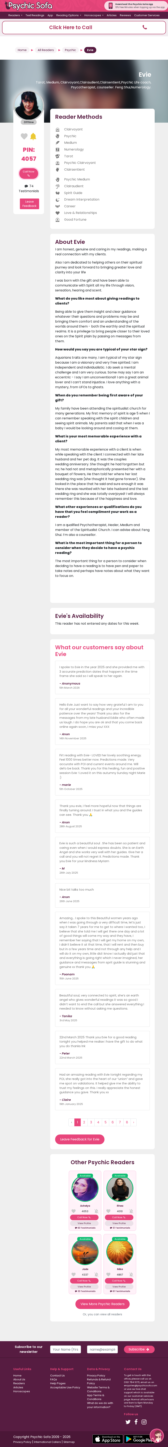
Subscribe (137, 1349)
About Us (19, 1379)
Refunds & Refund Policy (99, 1381)
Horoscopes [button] (93, 15)
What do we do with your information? (100, 1405)
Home (22, 50)
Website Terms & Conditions (98, 1389)
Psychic (70, 50)
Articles (112, 15)
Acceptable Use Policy (65, 1387)
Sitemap (69, 1442)
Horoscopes (21, 1391)
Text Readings (35, 15)
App (50, 15)
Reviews (125, 15)
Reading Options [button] (67, 15)
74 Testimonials (29, 188)
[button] (84, 27)
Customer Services (147, 15)
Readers (19, 1383)
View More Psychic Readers (103, 1304)
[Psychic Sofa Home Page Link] (30, 6)
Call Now (28, 171)
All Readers (46, 50)
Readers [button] (14, 15)
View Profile (84, 1223)
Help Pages (58, 1383)
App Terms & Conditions (95, 1397)
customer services (142, 1396)
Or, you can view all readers (102, 1314)
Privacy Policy (96, 1375)
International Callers (47, 1442)
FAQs (53, 1379)
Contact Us (57, 1375)
